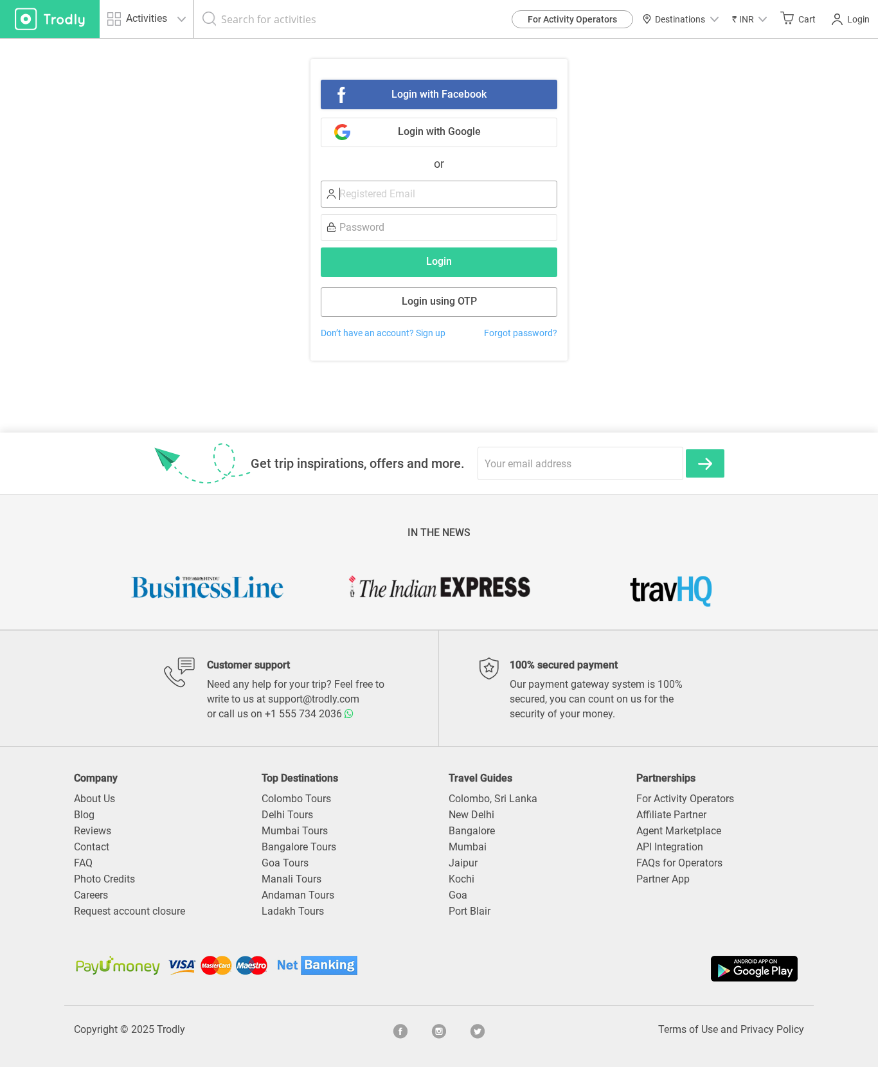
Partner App (663, 879)
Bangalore (472, 831)
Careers (91, 895)
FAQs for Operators (679, 863)
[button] (749, 19)
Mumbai (468, 847)
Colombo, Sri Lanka (493, 799)
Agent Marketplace (678, 831)
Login (858, 19)
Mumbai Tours (295, 831)
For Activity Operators (572, 19)
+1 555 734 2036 (305, 714)
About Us (94, 799)
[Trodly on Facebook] (400, 1030)
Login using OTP (439, 301)
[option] (207, 587)
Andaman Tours (298, 895)
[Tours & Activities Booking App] (620, 969)
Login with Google (439, 131)
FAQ (83, 863)
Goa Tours (285, 863)
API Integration (669, 847)
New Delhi (471, 815)
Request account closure (129, 911)
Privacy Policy (772, 1029)
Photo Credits (104, 879)
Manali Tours (291, 879)
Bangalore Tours (299, 847)
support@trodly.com (313, 699)
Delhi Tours (287, 815)
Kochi (461, 879)
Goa (458, 895)
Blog (84, 815)
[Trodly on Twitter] (477, 1030)
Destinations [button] (680, 19)
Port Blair (469, 911)
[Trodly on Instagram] (439, 1030)
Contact (91, 847)
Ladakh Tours (293, 911)
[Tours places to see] (50, 19)
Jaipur (463, 863)
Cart (807, 19)
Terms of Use (688, 1029)
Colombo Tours (296, 799)
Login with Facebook (439, 94)
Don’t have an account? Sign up (383, 333)
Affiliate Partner (671, 815)
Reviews (92, 831)
